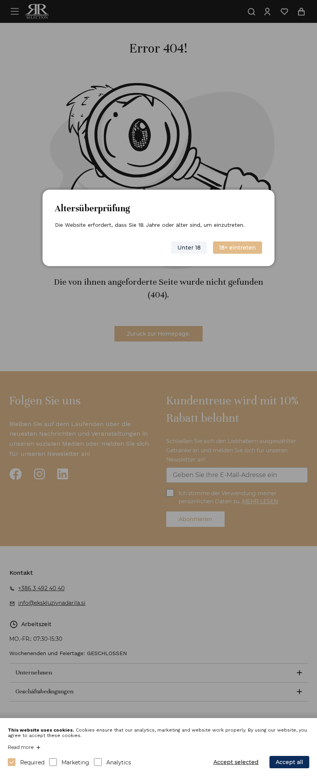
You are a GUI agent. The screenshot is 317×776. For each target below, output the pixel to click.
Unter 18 (189, 247)
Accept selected (236, 762)
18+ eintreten (237, 247)
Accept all (289, 762)
